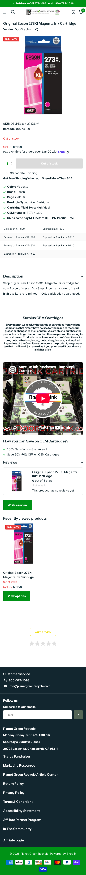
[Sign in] (73, 12)
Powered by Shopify (63, 853)
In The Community (17, 829)
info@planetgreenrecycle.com (29, 686)
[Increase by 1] (12, 159)
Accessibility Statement (21, 811)
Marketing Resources (19, 765)
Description (13, 276)
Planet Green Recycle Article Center (30, 774)
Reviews (10, 462)
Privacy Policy (14, 793)
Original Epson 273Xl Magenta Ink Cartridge (18, 575)
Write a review (17, 505)
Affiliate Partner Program (22, 820)
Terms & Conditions (18, 802)
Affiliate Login (13, 840)
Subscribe (78, 714)
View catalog (5, 12)
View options (17, 596)
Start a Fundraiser (16, 756)
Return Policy (13, 783)
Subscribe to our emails (19, 706)
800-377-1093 (19, 680)
